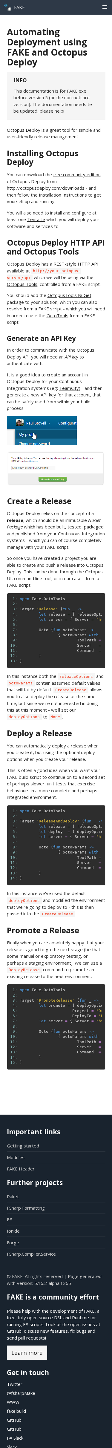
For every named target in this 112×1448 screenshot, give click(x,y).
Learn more (27, 1352)
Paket (13, 1196)
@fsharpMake (21, 1393)
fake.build (16, 1411)
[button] (104, 7)
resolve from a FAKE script (34, 309)
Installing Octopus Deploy (42, 158)
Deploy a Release (39, 733)
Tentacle (36, 219)
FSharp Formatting (26, 1208)
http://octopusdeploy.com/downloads (46, 188)
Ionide (13, 1231)
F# (9, 1219)
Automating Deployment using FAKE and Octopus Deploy (47, 47)
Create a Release (39, 501)
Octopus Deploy (23, 130)
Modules (15, 1157)
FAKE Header (21, 1169)
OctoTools (57, 315)
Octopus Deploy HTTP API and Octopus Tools (56, 247)
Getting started (23, 1146)
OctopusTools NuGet (69, 295)
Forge (13, 1242)
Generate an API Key (41, 338)
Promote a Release (43, 930)
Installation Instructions (63, 195)
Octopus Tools (22, 284)
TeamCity (69, 388)
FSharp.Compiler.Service (31, 1254)
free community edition (77, 174)
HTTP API (88, 264)
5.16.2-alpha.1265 (52, 1283)
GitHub (14, 1331)
